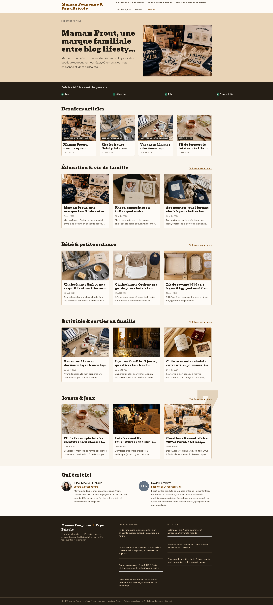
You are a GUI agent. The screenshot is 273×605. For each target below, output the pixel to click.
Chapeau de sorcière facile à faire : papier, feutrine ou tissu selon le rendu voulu (189, 561)
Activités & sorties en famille (191, 2)
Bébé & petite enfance (160, 2)
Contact (150, 9)
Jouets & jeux (123, 9)
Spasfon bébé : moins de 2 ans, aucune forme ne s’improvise (187, 546)
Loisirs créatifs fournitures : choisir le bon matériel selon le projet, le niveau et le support (140, 550)
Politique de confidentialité (134, 601)
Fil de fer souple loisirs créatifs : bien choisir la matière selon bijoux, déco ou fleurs (139, 533)
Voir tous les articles (200, 168)
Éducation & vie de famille (130, 2)
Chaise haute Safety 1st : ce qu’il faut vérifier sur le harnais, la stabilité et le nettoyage (138, 582)
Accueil (138, 9)
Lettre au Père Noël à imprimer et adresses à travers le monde (184, 531)
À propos (102, 601)
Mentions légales (114, 601)
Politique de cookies (155, 601)
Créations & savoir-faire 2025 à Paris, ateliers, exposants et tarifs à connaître (139, 567)
